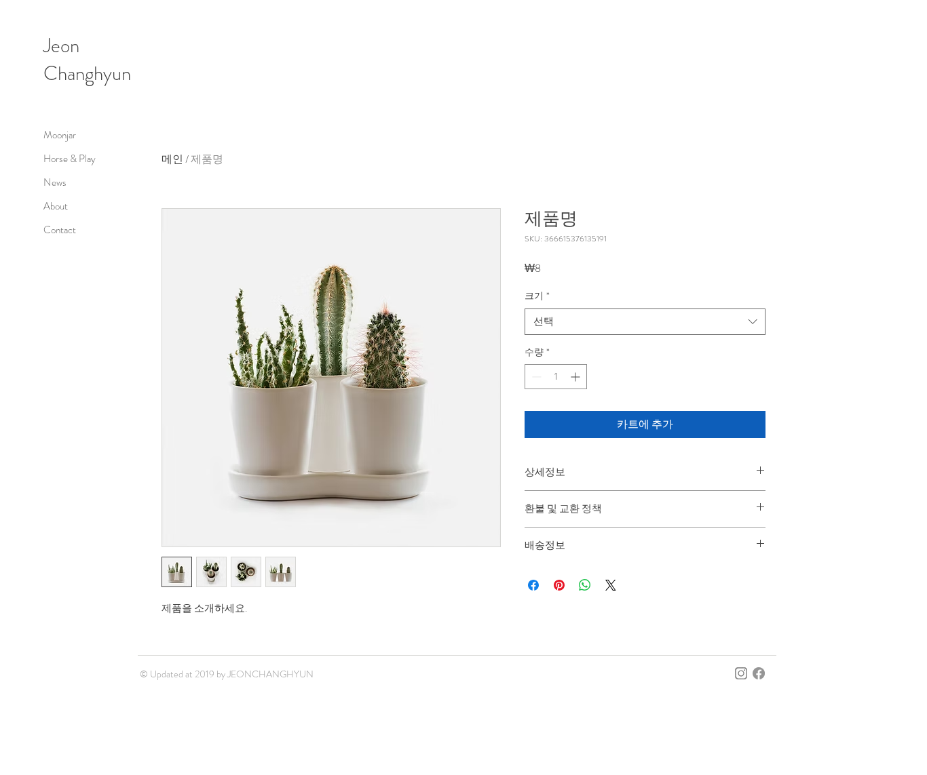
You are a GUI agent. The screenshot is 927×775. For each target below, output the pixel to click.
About (55, 206)
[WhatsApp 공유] (585, 585)
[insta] (741, 673)
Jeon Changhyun (87, 59)
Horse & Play (69, 158)
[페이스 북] (759, 673)
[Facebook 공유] (533, 585)
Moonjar (59, 134)
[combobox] (645, 322)
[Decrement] (535, 377)
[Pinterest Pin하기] (559, 585)
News (55, 182)
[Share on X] (611, 585)
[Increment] (576, 377)
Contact (59, 229)
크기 (537, 296)
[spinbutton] (556, 377)
